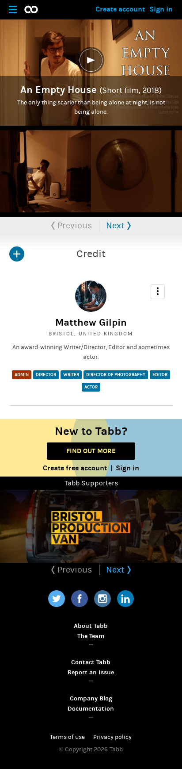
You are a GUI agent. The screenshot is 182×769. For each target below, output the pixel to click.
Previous (73, 225)
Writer (71, 374)
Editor (159, 374)
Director (46, 374)
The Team (90, 636)
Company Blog (91, 698)
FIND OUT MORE (91, 451)
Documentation (91, 708)
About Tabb (91, 626)
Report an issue (91, 672)
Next (116, 225)
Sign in (161, 9)
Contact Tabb (90, 662)
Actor (91, 387)
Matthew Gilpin (91, 322)
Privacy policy (112, 737)
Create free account (75, 468)
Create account (120, 9)
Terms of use (67, 737)
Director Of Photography (115, 374)
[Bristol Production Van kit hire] (91, 526)
